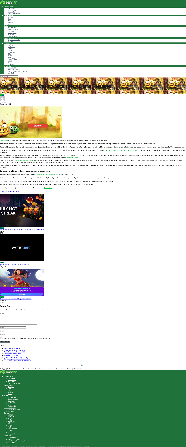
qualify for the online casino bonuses (47, 174)
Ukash (10, 61)
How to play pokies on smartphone (14, 350)
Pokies (6, 26)
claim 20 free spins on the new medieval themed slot (121, 150)
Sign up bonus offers (14, 40)
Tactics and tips (12, 36)
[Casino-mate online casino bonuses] (31, 137)
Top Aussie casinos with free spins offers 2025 (18, 360)
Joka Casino (11, 12)
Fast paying (11, 8)
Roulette (10, 22)
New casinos (12, 10)
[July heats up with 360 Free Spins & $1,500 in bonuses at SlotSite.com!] (93, 210)
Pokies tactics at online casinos (13, 355)
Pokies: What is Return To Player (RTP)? (16, 357)
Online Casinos (8, 6)
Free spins (11, 31)
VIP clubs (11, 41)
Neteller (10, 48)
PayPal (10, 50)
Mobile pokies (12, 33)
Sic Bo (10, 24)
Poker (9, 20)
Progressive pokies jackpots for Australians (17, 359)
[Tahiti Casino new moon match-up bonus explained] (93, 282)
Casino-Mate (4, 140)
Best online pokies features (12, 348)
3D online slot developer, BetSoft (23, 160)
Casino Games (8, 15)
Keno (9, 19)
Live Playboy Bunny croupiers (17, 71)
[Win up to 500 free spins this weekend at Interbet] (93, 248)
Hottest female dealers (14, 69)
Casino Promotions (10, 38)
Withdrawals (11, 64)
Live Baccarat (12, 68)
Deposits (6, 43)
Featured (16, 191)
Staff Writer (5, 102)
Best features (12, 27)
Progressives (11, 34)
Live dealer (7, 66)
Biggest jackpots (13, 29)
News (2, 95)
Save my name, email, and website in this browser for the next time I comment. (26, 338)
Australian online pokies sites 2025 (14, 352)
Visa (9, 62)
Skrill (9, 57)
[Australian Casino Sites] (8, 3)
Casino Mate (8, 191)
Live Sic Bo (11, 73)
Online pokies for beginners (12, 353)
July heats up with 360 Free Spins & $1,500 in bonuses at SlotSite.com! (22, 229)
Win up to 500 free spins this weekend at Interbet (15, 264)
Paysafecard (11, 52)
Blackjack (11, 17)
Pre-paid (10, 55)
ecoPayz (10, 45)
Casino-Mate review (73, 157)
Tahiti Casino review (14, 13)
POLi (9, 54)
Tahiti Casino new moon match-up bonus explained (15, 299)
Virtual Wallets (12, 59)
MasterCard (11, 47)
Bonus (2, 191)
